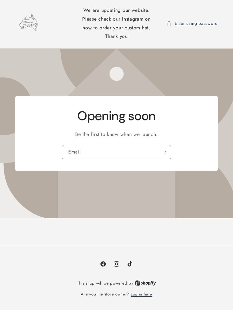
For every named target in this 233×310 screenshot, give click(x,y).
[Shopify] (145, 283)
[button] (192, 23)
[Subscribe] (164, 152)
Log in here (141, 294)
